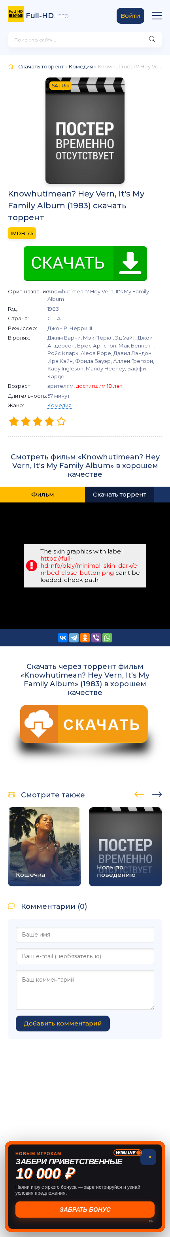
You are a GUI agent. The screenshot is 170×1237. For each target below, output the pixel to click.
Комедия (59, 405)
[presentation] (139, 793)
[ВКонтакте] (63, 637)
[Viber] (96, 637)
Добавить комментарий (63, 1023)
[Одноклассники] (85, 637)
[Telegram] (74, 637)
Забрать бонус (85, 1209)
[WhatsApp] (107, 637)
